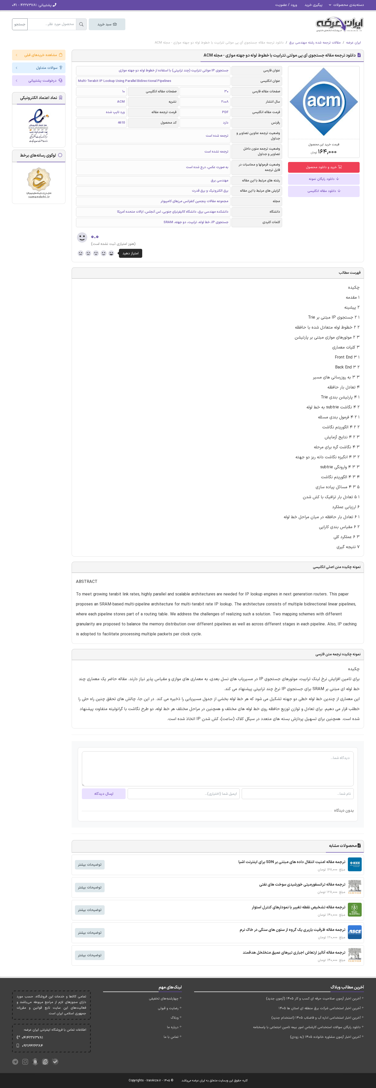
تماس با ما (171, 1037)
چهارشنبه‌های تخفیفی (164, 998)
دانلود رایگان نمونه (322, 179)
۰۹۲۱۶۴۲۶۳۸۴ (32, 1046)
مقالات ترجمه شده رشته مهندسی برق (315, 42)
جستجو (19, 24)
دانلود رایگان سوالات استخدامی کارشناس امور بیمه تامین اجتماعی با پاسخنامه (307, 1027)
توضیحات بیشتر (90, 864)
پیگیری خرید (314, 5)
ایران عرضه (353, 42)
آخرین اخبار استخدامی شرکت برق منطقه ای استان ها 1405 (320, 1008)
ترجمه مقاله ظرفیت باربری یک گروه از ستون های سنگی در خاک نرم (292, 930)
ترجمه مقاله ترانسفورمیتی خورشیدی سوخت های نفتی (302, 885)
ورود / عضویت (286, 5)
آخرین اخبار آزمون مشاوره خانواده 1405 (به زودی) (325, 1037)
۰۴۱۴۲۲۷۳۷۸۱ (32, 1037)
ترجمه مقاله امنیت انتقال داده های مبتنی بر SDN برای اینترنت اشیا (291, 862)
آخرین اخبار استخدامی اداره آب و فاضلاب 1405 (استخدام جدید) (316, 1017)
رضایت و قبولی (168, 1008)
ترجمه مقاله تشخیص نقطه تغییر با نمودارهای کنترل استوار (298, 907)
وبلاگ (175, 1017)
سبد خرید (104, 24)
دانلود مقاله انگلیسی (322, 191)
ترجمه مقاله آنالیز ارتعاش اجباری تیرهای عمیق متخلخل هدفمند (294, 953)
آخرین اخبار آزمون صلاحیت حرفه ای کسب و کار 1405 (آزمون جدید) (313, 998)
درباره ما (173, 1027)
